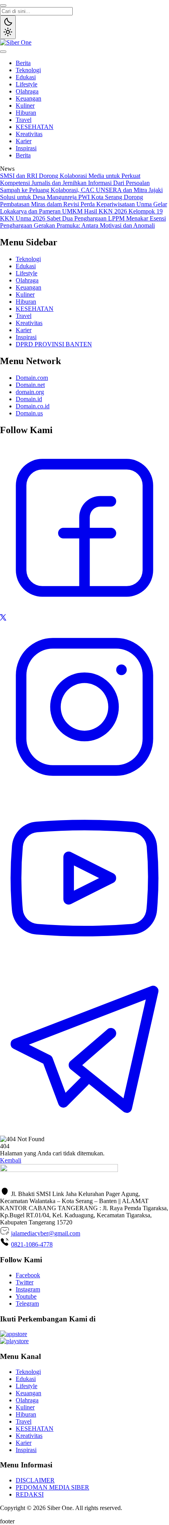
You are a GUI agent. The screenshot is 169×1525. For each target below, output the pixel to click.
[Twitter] (3, 618)
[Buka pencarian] (3, 5)
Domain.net (30, 384)
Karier (23, 141)
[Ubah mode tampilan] (8, 27)
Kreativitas (29, 134)
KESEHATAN (34, 126)
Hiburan (26, 112)
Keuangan (28, 98)
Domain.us (29, 413)
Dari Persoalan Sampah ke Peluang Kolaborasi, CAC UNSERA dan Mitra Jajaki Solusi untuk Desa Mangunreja (81, 189)
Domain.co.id (33, 406)
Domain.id (29, 399)
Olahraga (27, 91)
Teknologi (28, 70)
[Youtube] (84, 960)
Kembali (10, 1160)
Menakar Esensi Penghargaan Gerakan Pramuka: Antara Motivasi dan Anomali (83, 222)
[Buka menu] (3, 51)
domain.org (30, 392)
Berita (23, 63)
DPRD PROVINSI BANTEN (54, 344)
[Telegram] (84, 1132)
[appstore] (13, 1334)
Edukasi (26, 77)
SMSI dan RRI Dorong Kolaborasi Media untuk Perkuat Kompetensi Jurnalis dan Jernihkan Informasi (70, 179)
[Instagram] (84, 789)
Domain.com (32, 377)
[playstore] (14, 1341)
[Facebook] (84, 610)
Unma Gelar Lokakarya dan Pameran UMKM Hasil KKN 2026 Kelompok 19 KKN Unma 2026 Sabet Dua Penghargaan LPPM (83, 211)
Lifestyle (26, 84)
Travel (23, 119)
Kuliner (25, 105)
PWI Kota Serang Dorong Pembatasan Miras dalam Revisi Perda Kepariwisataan (71, 200)
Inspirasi (26, 148)
